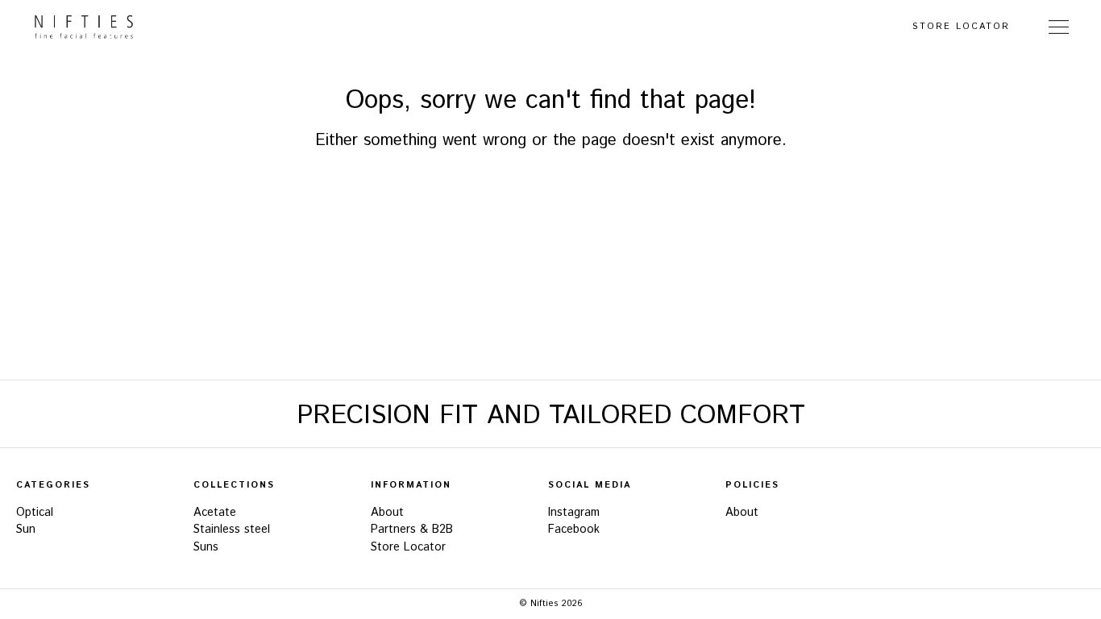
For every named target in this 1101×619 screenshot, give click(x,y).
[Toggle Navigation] (1059, 27)
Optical (34, 513)
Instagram (574, 513)
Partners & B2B (412, 529)
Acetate (214, 513)
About (387, 513)
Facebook (574, 529)
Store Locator (961, 26)
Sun (25, 529)
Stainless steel (231, 529)
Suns (205, 547)
